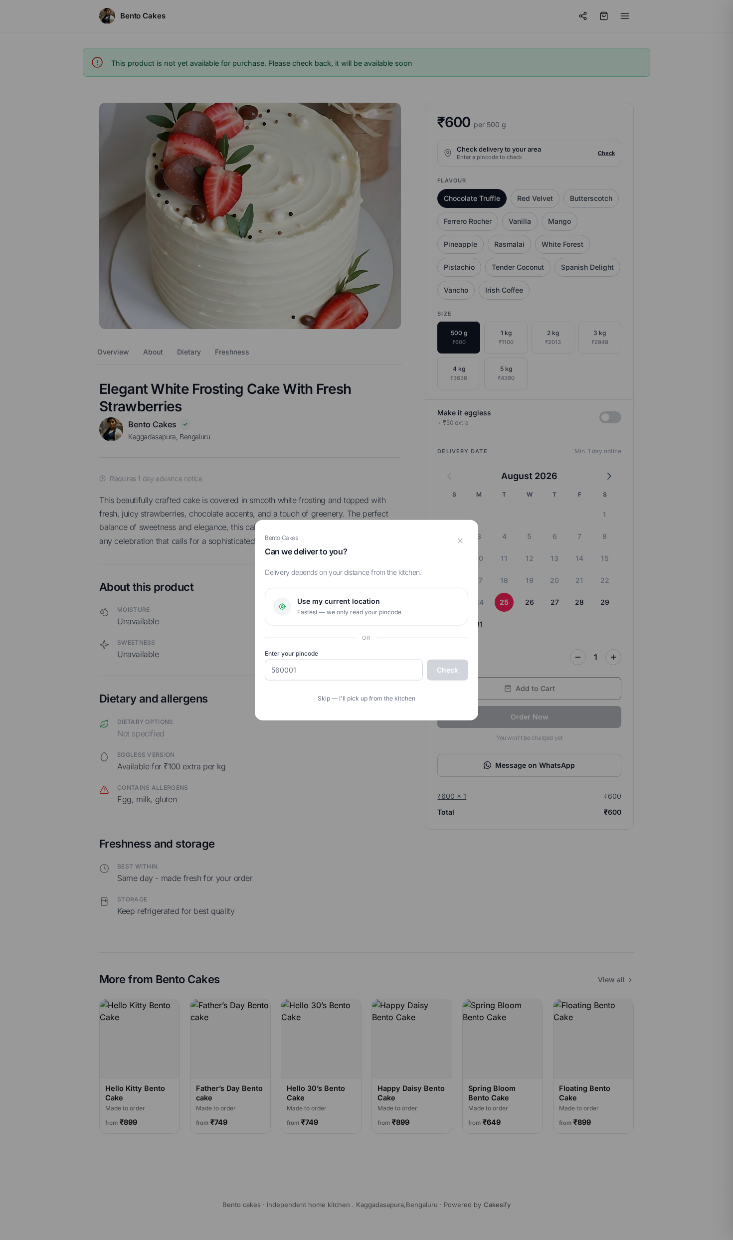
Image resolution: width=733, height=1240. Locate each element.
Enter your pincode (291, 653)
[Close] (460, 540)
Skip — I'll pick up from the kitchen (366, 698)
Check (447, 670)
